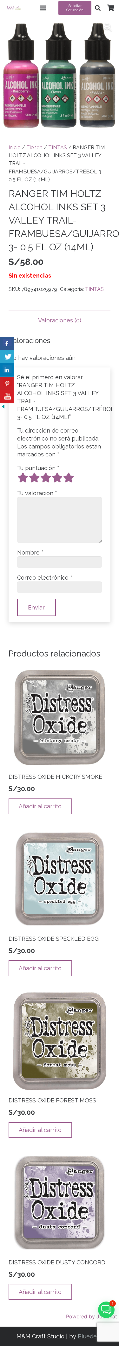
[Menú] (42, 8)
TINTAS (57, 148)
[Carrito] (111, 8)
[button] (97, 8)
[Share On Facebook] (7, 343)
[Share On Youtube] (7, 396)
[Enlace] (14, 8)
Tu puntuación (38, 468)
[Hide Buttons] (3, 407)
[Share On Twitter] (7, 356)
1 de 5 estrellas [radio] (23, 477)
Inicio (15, 148)
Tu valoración (37, 493)
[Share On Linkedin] (7, 370)
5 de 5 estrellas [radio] (68, 477)
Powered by (91, 1316)
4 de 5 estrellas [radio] (57, 477)
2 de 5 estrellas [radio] (34, 477)
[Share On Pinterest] (7, 383)
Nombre (30, 552)
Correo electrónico (44, 577)
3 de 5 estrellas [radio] (45, 477)
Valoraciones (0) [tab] (59, 320)
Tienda (34, 148)
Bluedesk (90, 1336)
